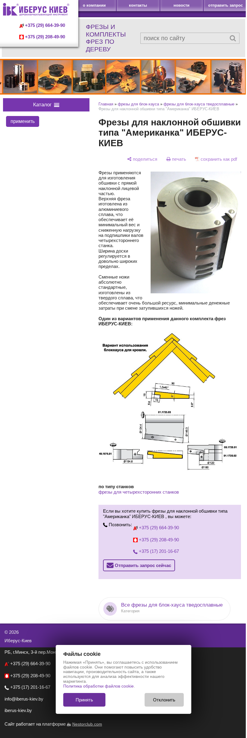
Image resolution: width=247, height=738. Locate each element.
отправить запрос (225, 5)
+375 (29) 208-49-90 (44, 36)
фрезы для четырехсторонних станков (138, 492)
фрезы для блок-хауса (138, 104)
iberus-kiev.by (18, 710)
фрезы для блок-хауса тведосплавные (199, 104)
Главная (105, 104)
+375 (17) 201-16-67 (158, 551)
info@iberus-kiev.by (24, 698)
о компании (94, 5)
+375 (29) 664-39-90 (44, 25)
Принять (84, 699)
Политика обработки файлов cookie (98, 686)
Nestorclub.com (87, 724)
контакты (138, 5)
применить (23, 121)
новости (181, 5)
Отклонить (164, 699)
